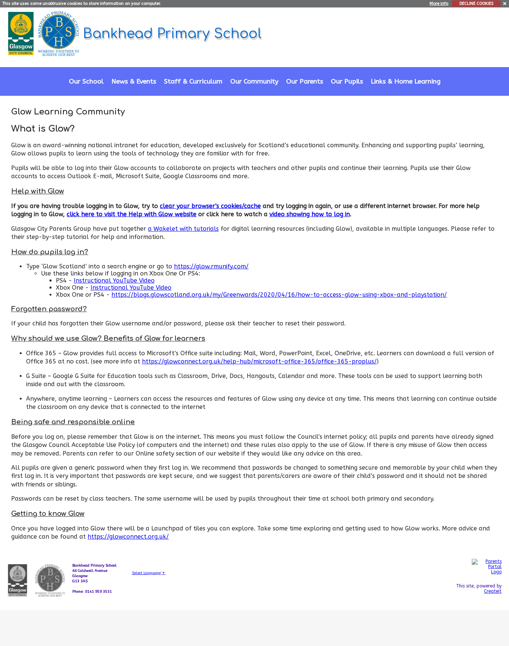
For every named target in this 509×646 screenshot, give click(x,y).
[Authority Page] (21, 33)
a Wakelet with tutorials (183, 228)
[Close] (505, 3)
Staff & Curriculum (193, 81)
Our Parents (304, 81)
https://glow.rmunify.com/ (211, 266)
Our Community (254, 81)
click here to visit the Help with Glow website (131, 214)
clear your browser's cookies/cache (210, 205)
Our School (86, 81)
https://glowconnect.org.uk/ (128, 536)
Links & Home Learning (405, 81)
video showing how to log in (309, 214)
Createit (493, 591)
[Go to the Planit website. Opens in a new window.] (487, 608)
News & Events (133, 81)
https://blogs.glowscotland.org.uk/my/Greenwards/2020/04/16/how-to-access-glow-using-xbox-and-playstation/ (279, 294)
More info (439, 3)
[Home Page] (59, 33)
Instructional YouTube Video (114, 280)
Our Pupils (347, 81)
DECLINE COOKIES (476, 3)
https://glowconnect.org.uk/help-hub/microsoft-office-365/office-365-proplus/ (259, 361)
